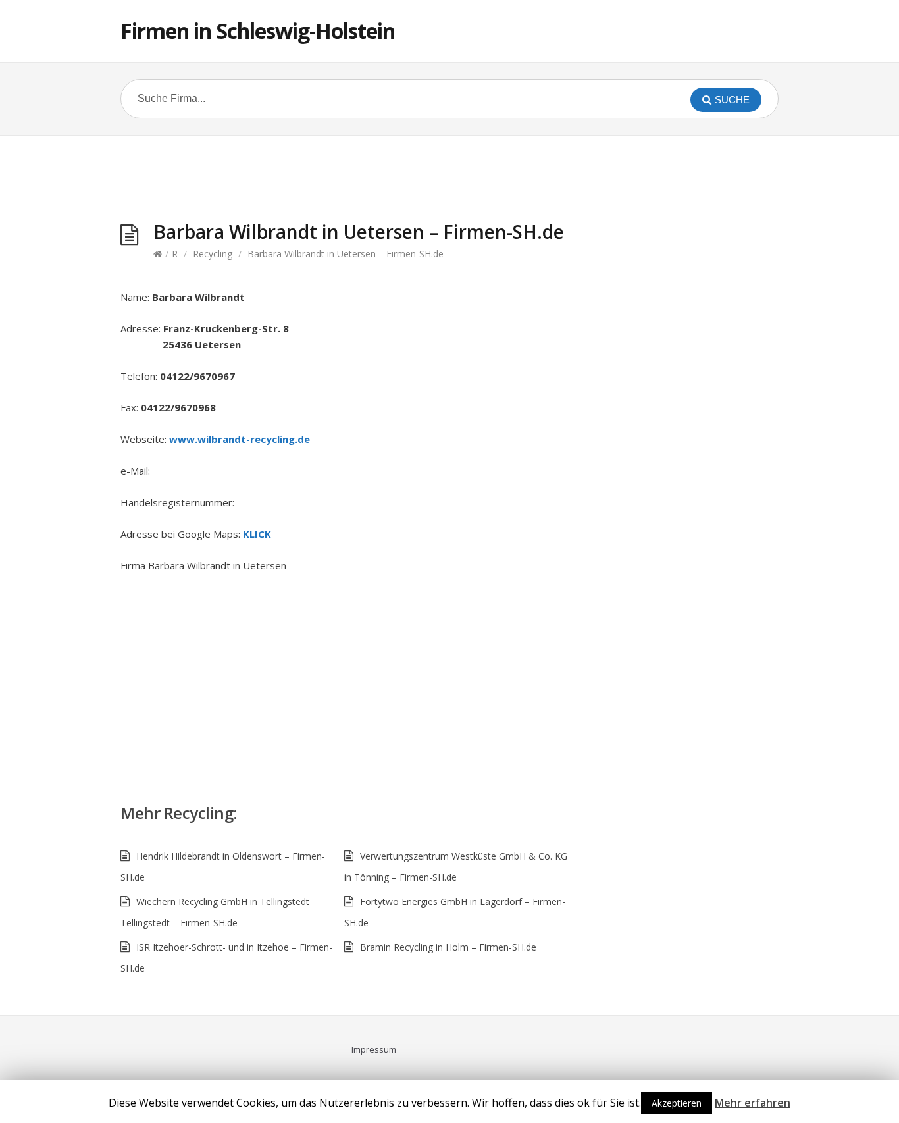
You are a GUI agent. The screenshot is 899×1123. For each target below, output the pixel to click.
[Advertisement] (344, 181)
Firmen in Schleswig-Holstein (257, 30)
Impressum (373, 1049)
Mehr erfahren (752, 1102)
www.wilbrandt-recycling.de (239, 439)
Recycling (212, 254)
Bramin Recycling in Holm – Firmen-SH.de (448, 947)
